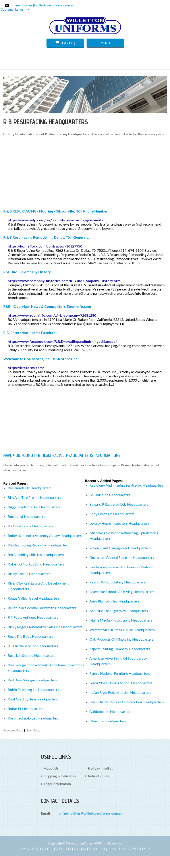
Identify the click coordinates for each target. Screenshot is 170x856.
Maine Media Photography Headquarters (120, 620)
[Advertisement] (84, 173)
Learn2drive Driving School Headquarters (120, 683)
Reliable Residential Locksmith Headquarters (42, 608)
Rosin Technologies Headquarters (33, 718)
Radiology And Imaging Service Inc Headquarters (126, 485)
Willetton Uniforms (85, 25)
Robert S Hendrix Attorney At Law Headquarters (45, 535)
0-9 (22, 848)
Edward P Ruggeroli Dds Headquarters (118, 504)
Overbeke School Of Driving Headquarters (122, 591)
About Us (51, 768)
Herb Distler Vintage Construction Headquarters (126, 702)
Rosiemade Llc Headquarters (30, 488)
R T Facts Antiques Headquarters (33, 617)
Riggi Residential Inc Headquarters (34, 507)
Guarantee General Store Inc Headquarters (121, 557)
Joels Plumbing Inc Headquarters (114, 601)
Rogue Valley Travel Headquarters (34, 598)
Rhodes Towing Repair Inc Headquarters (38, 545)
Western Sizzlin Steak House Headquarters (122, 630)
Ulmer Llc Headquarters (107, 721)
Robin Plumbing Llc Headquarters (33, 689)
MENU (105, 43)
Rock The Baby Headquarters (30, 636)
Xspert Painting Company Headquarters (119, 649)
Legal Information (57, 784)
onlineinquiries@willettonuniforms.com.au (42, 5)
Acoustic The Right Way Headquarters (118, 610)
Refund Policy (98, 776)
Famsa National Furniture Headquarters (119, 673)
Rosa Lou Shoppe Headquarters (31, 655)
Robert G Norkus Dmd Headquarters (36, 564)
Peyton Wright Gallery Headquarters (117, 582)
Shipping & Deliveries (60, 776)
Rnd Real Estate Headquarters (30, 526)
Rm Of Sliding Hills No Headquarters (36, 554)
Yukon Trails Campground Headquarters (120, 548)
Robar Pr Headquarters (25, 708)
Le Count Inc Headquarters (109, 495)
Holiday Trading (100, 768)
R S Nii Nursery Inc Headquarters (33, 646)
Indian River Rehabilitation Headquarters (120, 692)
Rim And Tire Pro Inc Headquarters (34, 497)
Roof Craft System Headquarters (33, 699)
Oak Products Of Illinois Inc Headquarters (121, 639)
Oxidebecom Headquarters (110, 711)
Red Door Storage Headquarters (32, 680)
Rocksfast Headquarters (26, 516)
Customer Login (12, 9)
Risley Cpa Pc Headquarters (29, 573)
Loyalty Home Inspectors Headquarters (119, 523)
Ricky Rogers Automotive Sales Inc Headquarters (45, 627)
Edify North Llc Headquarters (111, 514)
